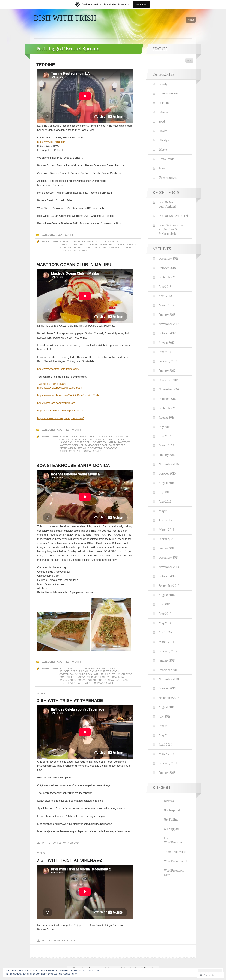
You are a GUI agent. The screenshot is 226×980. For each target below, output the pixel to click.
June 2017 (165, 352)
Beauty (163, 84)
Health (163, 131)
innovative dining (88, 677)
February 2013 (168, 763)
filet (112, 439)
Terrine (45, 64)
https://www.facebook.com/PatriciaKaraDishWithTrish (68, 395)
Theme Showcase (175, 852)
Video (41, 693)
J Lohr (120, 439)
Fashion (164, 103)
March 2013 (166, 754)
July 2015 (165, 492)
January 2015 (167, 548)
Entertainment (168, 93)
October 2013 (167, 688)
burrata (112, 241)
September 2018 (169, 277)
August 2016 (166, 417)
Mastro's (124, 442)
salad (81, 247)
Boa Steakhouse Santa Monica (73, 465)
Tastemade (114, 247)
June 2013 (165, 726)
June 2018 (165, 287)
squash (82, 680)
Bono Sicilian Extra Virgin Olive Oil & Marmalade (171, 229)
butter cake (109, 436)
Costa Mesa (66, 439)
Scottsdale (97, 448)
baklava (89, 668)
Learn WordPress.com (174, 840)
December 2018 (169, 258)
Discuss (169, 801)
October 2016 (167, 399)
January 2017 (167, 371)
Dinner (82, 674)
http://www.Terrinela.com (51, 141)
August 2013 (166, 707)
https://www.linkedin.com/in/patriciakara (60, 410)
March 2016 (166, 445)
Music (163, 150)
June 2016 (165, 436)
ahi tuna (78, 668)
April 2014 (165, 632)
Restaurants (73, 429)
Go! (189, 60)
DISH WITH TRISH (65, 18)
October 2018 (167, 268)
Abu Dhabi (65, 668)
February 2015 (168, 539)
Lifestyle (164, 140)
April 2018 (165, 296)
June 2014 (165, 614)
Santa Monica (68, 680)
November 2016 (169, 389)
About (191, 20)
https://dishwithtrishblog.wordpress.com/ (60, 418)
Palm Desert (117, 445)
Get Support (171, 829)
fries (112, 244)
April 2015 (165, 520)
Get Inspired (172, 810)
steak (102, 247)
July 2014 (165, 604)
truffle (64, 683)
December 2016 (168, 380)
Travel (163, 168)
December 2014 (169, 557)
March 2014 (166, 642)
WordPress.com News (174, 873)
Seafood (111, 448)
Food (59, 429)
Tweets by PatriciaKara (51, 383)
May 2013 (165, 735)
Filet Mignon (116, 674)
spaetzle (92, 247)
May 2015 (165, 511)
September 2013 (169, 698)
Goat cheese (67, 677)
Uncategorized (65, 235)
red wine (83, 448)
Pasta (132, 244)
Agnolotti (66, 241)
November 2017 (169, 324)
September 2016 (169, 408)
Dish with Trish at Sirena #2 (69, 860)
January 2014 (167, 660)
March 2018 (166, 305)
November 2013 (169, 679)
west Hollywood (70, 250)
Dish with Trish (69, 244)
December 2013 (168, 670)
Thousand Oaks (91, 451)
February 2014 (168, 651)
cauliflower (91, 671)
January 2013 (167, 773)
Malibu (113, 442)
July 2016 (164, 427)
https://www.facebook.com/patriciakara (59, 387)
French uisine (99, 244)
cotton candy (68, 674)
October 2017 (167, 333)
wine (85, 250)
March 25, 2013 (66, 940)
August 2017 (166, 343)
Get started (141, 4)
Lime (103, 677)
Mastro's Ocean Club (73, 445)
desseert (81, 439)
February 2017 (168, 361)
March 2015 (166, 530)
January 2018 (167, 315)
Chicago (123, 436)
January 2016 (167, 455)
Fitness (163, 112)
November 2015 (169, 464)
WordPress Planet (175, 861)
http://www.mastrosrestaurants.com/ (58, 368)
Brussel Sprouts (95, 241)
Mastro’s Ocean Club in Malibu (73, 264)
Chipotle (106, 671)
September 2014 (169, 586)
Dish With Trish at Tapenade (69, 700)
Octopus (122, 244)
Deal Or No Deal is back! (174, 216)
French (84, 244)
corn (115, 671)
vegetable (77, 683)
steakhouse (96, 680)
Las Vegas (66, 442)
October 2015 (167, 473)
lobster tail (100, 442)
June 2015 (165, 502)
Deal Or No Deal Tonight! (167, 204)
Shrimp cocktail (69, 451)
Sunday (109, 680)
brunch (78, 241)
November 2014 (169, 567)
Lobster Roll (82, 442)
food (129, 674)
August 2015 (167, 483)
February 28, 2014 (68, 843)
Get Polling (171, 819)
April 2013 (165, 745)
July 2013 (164, 716)
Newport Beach (98, 445)
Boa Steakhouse (106, 668)
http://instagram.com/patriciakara (56, 402)
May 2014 (165, 623)
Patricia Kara (68, 247)
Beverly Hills (68, 436)
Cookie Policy (70, 974)
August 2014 (167, 595)
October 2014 (167, 576)
